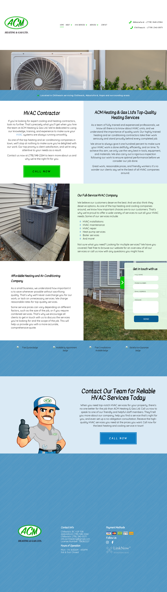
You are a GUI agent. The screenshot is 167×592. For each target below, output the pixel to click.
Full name (139, 274)
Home (62, 25)
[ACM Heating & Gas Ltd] (16, 24)
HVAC (19, 134)
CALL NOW (42, 171)
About (68, 25)
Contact (104, 25)
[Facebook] (114, 542)
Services (93, 25)
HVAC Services (80, 25)
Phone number (140, 283)
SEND (146, 318)
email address (140, 291)
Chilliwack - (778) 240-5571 (148, 27)
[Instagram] (108, 542)
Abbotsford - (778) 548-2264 (148, 22)
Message (138, 300)
